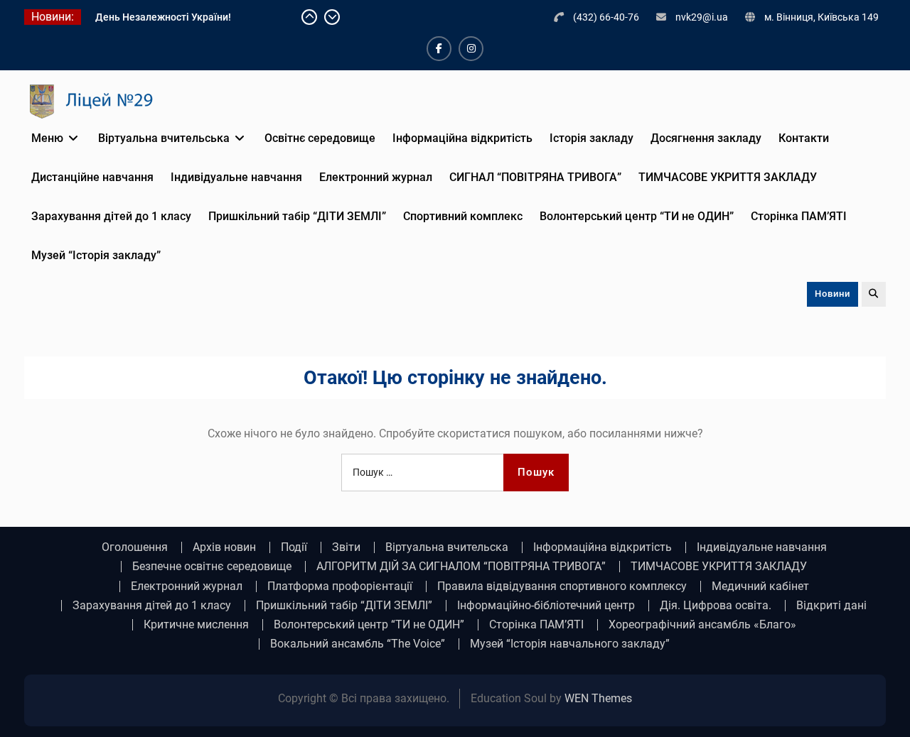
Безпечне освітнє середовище (211, 566)
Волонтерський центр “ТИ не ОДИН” (637, 216)
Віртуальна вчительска (446, 547)
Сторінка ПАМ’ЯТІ (799, 216)
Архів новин (224, 547)
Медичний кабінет (760, 586)
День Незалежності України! (163, 17)
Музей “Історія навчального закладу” (570, 644)
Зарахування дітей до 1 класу (111, 216)
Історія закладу (591, 138)
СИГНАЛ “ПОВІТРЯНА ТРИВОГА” (535, 177)
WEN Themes (598, 698)
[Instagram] (471, 48)
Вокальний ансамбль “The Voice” (357, 644)
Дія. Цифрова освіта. (715, 605)
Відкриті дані (831, 605)
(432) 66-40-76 (606, 17)
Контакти (803, 138)
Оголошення (135, 547)
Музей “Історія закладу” (96, 255)
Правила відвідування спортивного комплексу (562, 586)
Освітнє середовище (319, 138)
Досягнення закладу (706, 138)
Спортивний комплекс (463, 216)
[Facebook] (439, 48)
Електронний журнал (375, 177)
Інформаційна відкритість (462, 138)
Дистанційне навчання (92, 177)
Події (294, 547)
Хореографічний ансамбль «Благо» (702, 624)
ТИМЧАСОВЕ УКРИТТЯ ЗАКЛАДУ (727, 177)
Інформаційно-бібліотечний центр (546, 605)
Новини (832, 293)
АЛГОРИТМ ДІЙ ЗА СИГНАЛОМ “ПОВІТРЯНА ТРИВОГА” (461, 566)
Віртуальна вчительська (164, 138)
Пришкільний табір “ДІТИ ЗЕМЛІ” (297, 216)
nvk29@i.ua (701, 17)
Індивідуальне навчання (236, 177)
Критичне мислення (196, 624)
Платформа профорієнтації (339, 586)
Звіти (346, 547)
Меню (47, 138)
